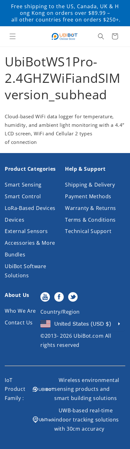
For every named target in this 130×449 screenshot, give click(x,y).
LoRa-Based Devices (30, 208)
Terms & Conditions (90, 219)
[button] (13, 36)
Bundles (15, 254)
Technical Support (88, 231)
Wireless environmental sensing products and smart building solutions (86, 389)
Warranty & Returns (90, 208)
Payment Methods (88, 196)
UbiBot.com (88, 335)
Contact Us (19, 322)
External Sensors (26, 231)
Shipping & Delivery (90, 184)
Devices (14, 219)
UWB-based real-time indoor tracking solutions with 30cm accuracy (86, 419)
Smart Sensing (23, 184)
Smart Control (23, 196)
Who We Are (20, 310)
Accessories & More (30, 242)
